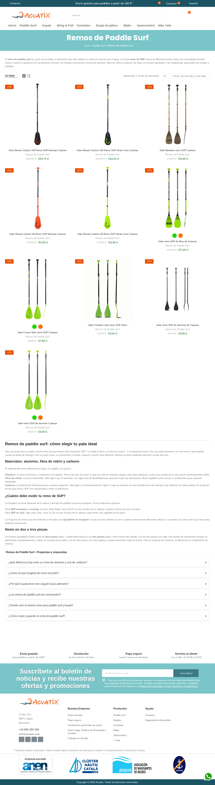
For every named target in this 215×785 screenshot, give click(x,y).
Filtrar (9, 75)
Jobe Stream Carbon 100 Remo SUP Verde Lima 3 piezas (107, 150)
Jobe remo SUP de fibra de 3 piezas (177, 241)
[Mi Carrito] (186, 15)
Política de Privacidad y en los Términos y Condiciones (168, 686)
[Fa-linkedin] (40, 739)
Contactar (15, 3)
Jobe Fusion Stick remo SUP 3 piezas (37, 332)
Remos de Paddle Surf (38, 154)
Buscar (160, 15)
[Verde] (174, 235)
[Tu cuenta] (194, 15)
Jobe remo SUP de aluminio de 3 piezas (177, 325)
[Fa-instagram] (28, 739)
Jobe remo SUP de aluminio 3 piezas (37, 423)
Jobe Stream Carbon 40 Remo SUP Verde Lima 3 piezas (107, 234)
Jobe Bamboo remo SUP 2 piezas (178, 150)
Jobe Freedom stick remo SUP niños (107, 325)
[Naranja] (180, 235)
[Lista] (28, 75)
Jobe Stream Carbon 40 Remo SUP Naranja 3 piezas (37, 234)
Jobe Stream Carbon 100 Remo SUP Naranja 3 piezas (38, 150)
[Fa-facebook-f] (21, 739)
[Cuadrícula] (24, 75)
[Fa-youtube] (34, 739)
